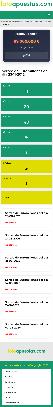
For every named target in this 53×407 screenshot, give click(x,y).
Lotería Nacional (12, 402)
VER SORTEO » (11, 223)
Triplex (8, 397)
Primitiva (9, 387)
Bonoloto (9, 377)
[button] (49, 15)
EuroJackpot (10, 392)
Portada (4, 22)
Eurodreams (10, 382)
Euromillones (16, 22)
